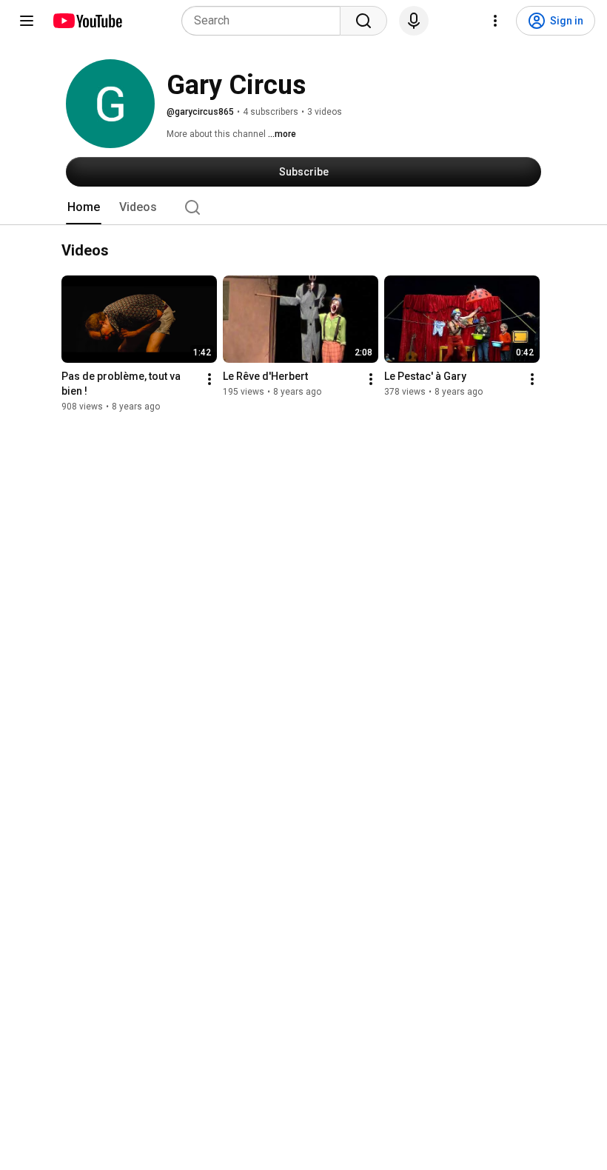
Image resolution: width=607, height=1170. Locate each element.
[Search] (363, 21)
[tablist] (303, 207)
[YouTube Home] (87, 20)
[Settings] (495, 21)
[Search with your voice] (414, 21)
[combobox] (265, 21)
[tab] (83, 207)
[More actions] (209, 379)
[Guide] (27, 21)
